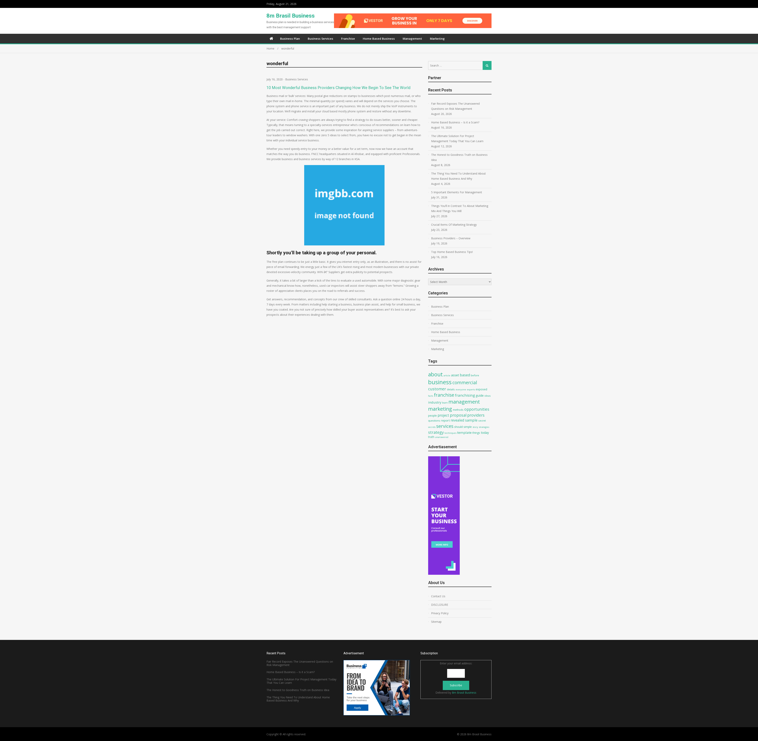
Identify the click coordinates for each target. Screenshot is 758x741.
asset (455, 375)
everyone (461, 389)
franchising (465, 395)
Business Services (320, 38)
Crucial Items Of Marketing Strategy (454, 224)
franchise (444, 395)
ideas (487, 395)
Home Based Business (379, 38)
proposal (458, 415)
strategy (436, 432)
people (432, 415)
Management (412, 38)
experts (471, 389)
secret (482, 420)
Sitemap (436, 622)
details (451, 389)
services (444, 426)
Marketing (437, 38)
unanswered (441, 437)
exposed (481, 389)
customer (437, 389)
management (464, 401)
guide (480, 395)
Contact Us (438, 596)
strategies (484, 426)
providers (476, 415)
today (485, 432)
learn (445, 402)
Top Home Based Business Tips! (452, 252)
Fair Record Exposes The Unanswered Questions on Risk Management (455, 106)
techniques (450, 432)
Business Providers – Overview (450, 238)
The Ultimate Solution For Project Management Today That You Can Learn (457, 138)
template (464, 432)
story (475, 426)
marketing (440, 408)
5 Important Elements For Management (456, 192)
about (435, 374)
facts (430, 395)
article (447, 375)
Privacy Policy (439, 613)
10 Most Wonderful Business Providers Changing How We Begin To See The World (338, 87)
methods (458, 409)
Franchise (348, 38)
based (465, 375)
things (476, 433)
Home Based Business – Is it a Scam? (455, 122)
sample (471, 420)
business (440, 382)
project (443, 415)
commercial (464, 382)
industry (434, 402)
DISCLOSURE (439, 605)
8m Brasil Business (290, 15)
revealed (457, 420)
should (458, 427)
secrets (431, 427)
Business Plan (290, 38)
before (475, 375)
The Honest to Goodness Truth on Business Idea (459, 157)
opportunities (476, 409)
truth (431, 437)
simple (467, 427)
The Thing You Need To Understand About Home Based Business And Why (458, 176)
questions (434, 420)
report (445, 420)
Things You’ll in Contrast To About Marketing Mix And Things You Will (459, 208)
